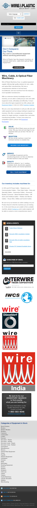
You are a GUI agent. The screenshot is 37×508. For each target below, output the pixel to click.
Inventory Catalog (28, 105)
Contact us (15, 209)
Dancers (3, 438)
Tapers (3, 473)
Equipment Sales (7, 105)
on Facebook (9, 492)
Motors (3, 450)
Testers (3, 475)
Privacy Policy (6, 503)
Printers (3, 460)
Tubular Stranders (6, 478)
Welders (3, 480)
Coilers (3, 436)
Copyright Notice (24, 503)
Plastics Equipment (6, 456)
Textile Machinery (6, 477)
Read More (8, 251)
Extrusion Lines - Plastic (8, 443)
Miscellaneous (5, 448)
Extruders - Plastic (6, 440)
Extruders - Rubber (6, 441)
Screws (3, 466)
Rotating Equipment (7, 465)
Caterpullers (4, 434)
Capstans (4, 433)
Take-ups (3, 472)
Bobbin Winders (5, 429)
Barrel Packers (5, 426)
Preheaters (4, 458)
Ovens (3, 453)
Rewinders (4, 463)
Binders (3, 428)
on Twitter (9, 488)
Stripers (3, 468)
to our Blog (10, 496)
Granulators (4, 446)
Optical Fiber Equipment (8, 451)
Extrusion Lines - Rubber (8, 445)
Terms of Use (14, 503)
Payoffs (3, 455)
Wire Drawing (5, 482)
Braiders (3, 431)
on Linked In (11, 500)
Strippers (3, 470)
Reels (2, 461)
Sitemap (32, 503)
